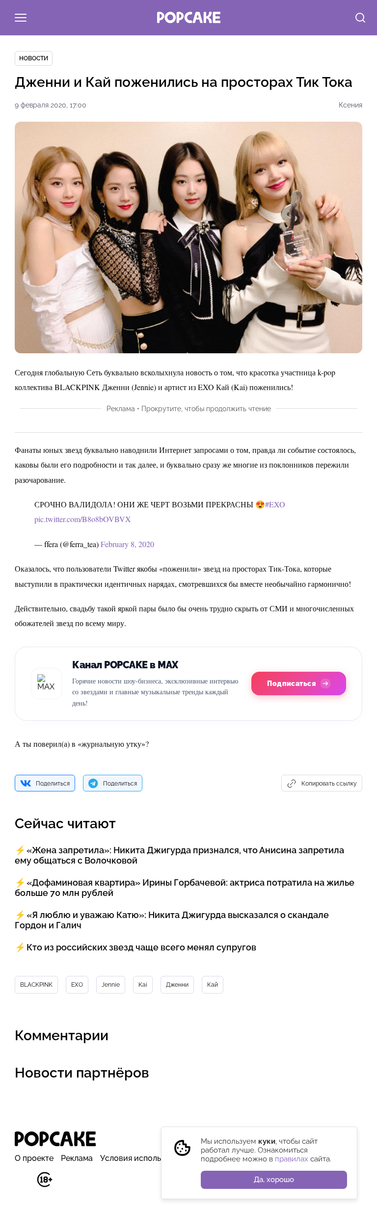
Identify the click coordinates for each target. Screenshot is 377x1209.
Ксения (350, 105)
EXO (77, 984)
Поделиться (53, 783)
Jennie (111, 984)
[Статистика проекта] (22, 1184)
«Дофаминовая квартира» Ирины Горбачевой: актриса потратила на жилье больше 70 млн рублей (184, 887)
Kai (142, 984)
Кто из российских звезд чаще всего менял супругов (141, 947)
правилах (291, 1159)
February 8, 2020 (127, 544)
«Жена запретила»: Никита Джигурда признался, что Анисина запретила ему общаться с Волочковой (179, 855)
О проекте (34, 1158)
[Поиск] (360, 19)
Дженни (177, 984)
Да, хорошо (274, 1179)
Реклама (77, 1158)
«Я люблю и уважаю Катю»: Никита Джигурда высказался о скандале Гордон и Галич (172, 920)
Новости (33, 58)
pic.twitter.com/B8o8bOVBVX (82, 519)
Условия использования (146, 1158)
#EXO (275, 504)
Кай (212, 984)
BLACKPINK (36, 984)
